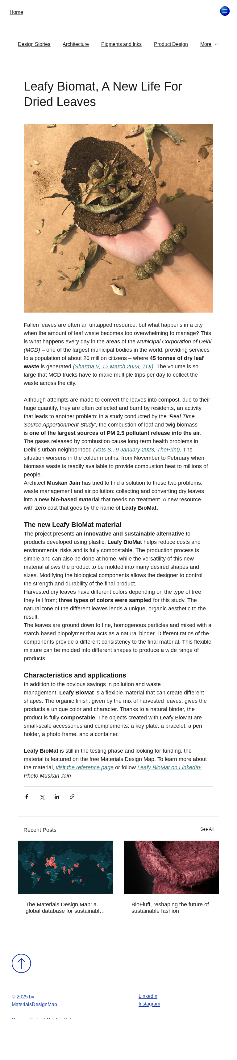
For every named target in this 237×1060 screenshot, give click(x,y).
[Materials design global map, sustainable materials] (65, 867)
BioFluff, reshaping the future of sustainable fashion (170, 907)
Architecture (76, 44)
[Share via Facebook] (27, 796)
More (205, 44)
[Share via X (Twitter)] (42, 796)
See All (207, 829)
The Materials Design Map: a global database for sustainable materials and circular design (64, 907)
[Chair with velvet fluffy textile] (171, 867)
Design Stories (34, 44)
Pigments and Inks (121, 44)
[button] (224, 11)
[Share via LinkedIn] (57, 796)
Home (16, 12)
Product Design (171, 44)
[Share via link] (72, 796)
